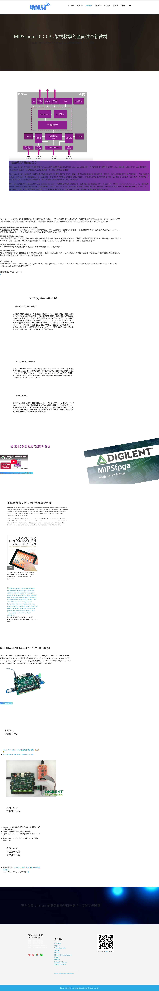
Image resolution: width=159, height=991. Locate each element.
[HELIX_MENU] (130, 5)
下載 (27, 872)
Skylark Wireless (60, 964)
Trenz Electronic (60, 948)
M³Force (57, 960)
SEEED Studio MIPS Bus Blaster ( (15, 754)
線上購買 (106, 5)
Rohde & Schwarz (60, 962)
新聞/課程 (97, 5)
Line (107, 951)
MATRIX (57, 953)
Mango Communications (63, 955)
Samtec (57, 950)
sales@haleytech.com (40, 945)
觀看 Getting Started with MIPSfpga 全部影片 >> (16, 473)
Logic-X (56, 946)
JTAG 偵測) (30, 754)
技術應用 (79, 5)
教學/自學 (88, 5)
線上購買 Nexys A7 (6, 703)
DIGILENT (57, 943)
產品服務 (70, 5)
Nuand (56, 957)
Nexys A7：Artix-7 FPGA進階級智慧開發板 (19, 750)
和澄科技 (122, 5)
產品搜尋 (115, 5)
